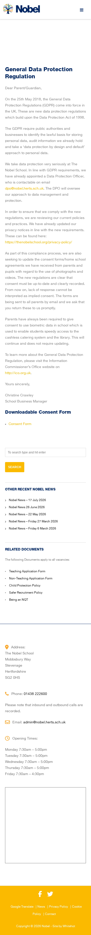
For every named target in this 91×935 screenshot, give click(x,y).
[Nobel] (21, 9)
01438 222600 (35, 694)
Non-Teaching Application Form (30, 578)
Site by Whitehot (64, 926)
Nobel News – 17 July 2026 (27, 500)
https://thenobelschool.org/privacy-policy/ (38, 242)
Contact (50, 914)
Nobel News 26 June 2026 (27, 507)
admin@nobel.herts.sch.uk (44, 722)
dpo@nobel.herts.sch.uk (24, 188)
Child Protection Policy (24, 585)
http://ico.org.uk (18, 373)
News (41, 906)
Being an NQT (18, 599)
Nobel (46, 926)
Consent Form (20, 424)
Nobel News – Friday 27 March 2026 (33, 521)
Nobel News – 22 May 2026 (27, 514)
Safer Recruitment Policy (25, 592)
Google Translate (22, 906)
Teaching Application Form (27, 571)
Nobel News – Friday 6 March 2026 (32, 528)
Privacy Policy (58, 906)
